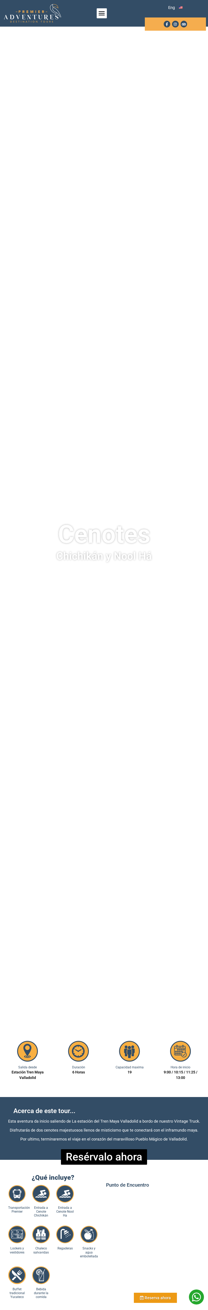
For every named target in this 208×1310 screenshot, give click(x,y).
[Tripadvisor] (184, 24)
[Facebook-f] (167, 24)
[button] (102, 13)
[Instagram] (175, 24)
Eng (171, 7)
